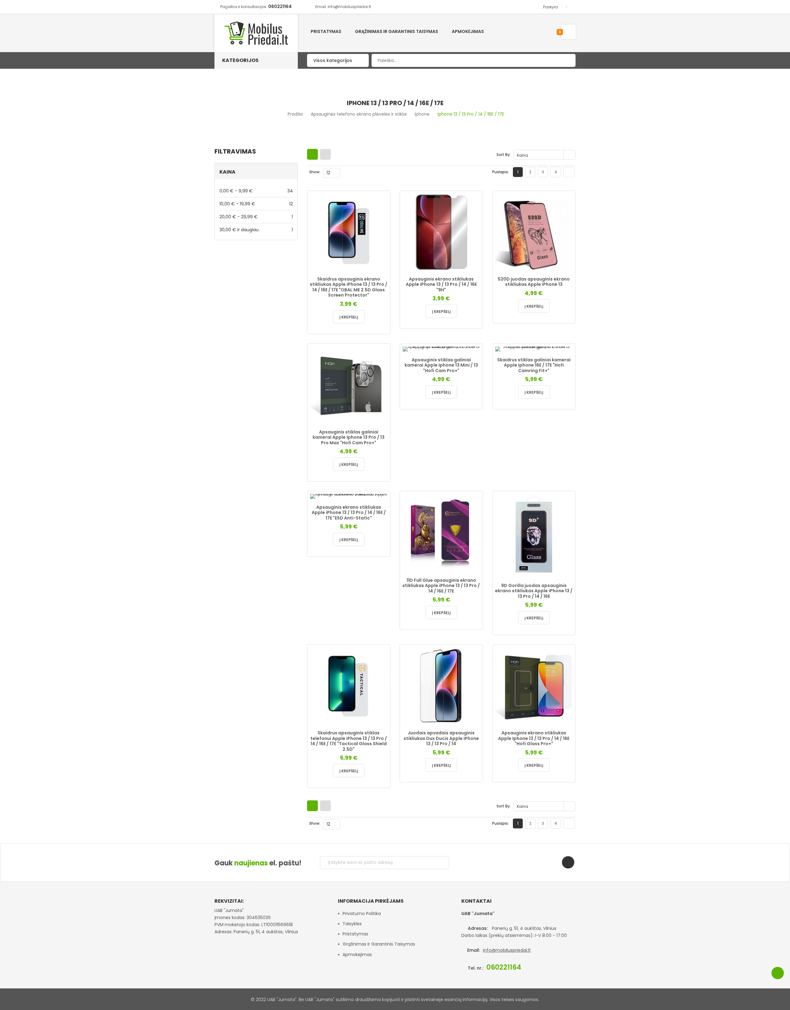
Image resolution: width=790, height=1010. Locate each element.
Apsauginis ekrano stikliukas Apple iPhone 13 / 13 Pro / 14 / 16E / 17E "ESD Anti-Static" (349, 512)
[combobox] (474, 60)
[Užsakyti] (439, 862)
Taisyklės (352, 924)
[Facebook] (568, 862)
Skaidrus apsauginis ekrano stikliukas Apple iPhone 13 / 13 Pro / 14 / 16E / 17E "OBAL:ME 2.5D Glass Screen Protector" (348, 287)
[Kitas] (569, 172)
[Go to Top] (777, 973)
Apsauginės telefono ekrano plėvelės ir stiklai (359, 114)
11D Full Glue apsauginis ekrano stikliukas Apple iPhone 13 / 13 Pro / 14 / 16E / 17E (441, 585)
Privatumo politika (362, 913)
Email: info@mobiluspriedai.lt (343, 6)
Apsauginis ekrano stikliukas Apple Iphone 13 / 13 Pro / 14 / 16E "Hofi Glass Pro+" (533, 738)
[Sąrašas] (325, 154)
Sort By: (504, 154)
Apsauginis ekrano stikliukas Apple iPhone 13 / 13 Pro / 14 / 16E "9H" (441, 284)
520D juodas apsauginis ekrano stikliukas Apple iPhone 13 (534, 282)
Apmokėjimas (357, 954)
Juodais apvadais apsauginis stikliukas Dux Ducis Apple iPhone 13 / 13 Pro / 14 (441, 738)
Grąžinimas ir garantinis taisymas (379, 944)
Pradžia (295, 114)
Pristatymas (355, 934)
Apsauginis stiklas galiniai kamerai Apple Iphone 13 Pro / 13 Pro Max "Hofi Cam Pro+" (349, 437)
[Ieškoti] (566, 60)
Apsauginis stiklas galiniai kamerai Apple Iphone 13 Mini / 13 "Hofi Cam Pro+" (441, 365)
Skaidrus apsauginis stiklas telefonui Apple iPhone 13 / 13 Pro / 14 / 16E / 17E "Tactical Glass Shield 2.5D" (348, 741)
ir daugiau (256, 229)
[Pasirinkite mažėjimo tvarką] (570, 155)
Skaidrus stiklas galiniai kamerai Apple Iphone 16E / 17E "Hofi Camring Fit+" (534, 365)
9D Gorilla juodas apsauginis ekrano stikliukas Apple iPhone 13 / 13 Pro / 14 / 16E (533, 590)
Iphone (422, 114)
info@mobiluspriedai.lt (507, 950)
